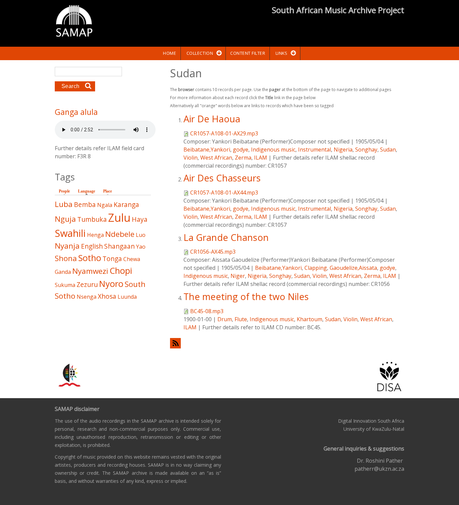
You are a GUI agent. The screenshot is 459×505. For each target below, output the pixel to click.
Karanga (126, 204)
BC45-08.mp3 (206, 311)
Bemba (85, 204)
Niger (238, 276)
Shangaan (119, 246)
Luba (64, 204)
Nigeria (343, 149)
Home (169, 53)
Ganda (63, 272)
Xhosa (107, 296)
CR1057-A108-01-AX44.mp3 (224, 192)
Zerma (243, 157)
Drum (224, 319)
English (92, 246)
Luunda (127, 296)
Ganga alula (76, 112)
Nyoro (111, 284)
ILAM (260, 157)
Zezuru (87, 284)
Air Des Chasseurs (222, 178)
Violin (190, 157)
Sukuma (65, 285)
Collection (199, 53)
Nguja (65, 219)
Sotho (89, 258)
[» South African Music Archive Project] (74, 22)
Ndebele (119, 234)
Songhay (366, 149)
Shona (66, 258)
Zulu (119, 217)
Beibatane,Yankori (206, 149)
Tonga (112, 258)
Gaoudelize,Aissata (353, 267)
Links (282, 53)
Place (107, 191)
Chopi (121, 271)
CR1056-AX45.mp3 (213, 251)
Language (88, 191)
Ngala (104, 205)
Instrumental (314, 149)
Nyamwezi (90, 271)
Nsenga (86, 296)
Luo (140, 235)
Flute (241, 319)
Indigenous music (273, 149)
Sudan (388, 149)
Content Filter (247, 53)
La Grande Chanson (226, 237)
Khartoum (309, 319)
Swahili (70, 233)
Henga (95, 235)
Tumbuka (92, 219)
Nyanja (67, 246)
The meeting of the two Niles (246, 296)
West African (216, 157)
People (64, 191)
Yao (140, 246)
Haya (140, 219)
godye (240, 149)
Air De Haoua (211, 119)
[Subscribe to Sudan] (287, 343)
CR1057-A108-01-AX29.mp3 (224, 133)
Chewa (131, 259)
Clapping (315, 267)
